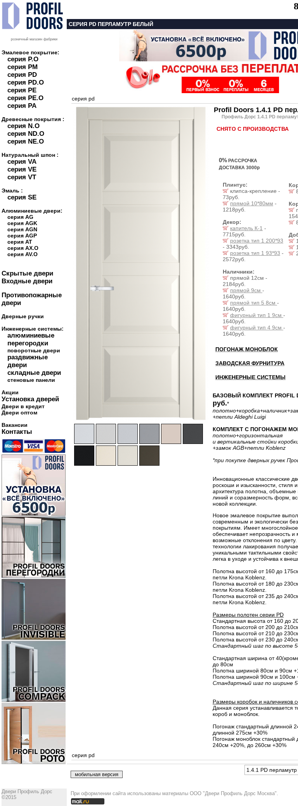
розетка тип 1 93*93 (255, 253)
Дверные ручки (23, 316)
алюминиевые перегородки (30, 339)
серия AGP (22, 235)
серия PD (22, 74)
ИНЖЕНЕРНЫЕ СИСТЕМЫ (250, 377)
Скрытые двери (27, 273)
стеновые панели (31, 380)
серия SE (21, 197)
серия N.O (23, 126)
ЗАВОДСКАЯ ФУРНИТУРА (249, 363)
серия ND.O (25, 133)
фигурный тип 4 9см (256, 327)
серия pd (83, 98)
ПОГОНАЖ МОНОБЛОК (246, 349)
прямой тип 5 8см (253, 303)
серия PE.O (25, 98)
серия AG (20, 217)
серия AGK (22, 223)
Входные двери (27, 281)
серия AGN (22, 229)
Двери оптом (19, 412)
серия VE (21, 169)
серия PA (21, 105)
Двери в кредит (23, 406)
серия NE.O (25, 141)
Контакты (17, 431)
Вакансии (15, 425)
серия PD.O (25, 82)
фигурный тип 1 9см (256, 315)
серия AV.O (22, 254)
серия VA (21, 161)
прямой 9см (246, 290)
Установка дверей (30, 399)
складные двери (34, 372)
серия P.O (22, 59)
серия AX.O (22, 248)
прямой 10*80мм (251, 203)
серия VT (21, 177)
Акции (10, 392)
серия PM (22, 67)
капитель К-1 (246, 228)
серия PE (21, 90)
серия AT (19, 242)
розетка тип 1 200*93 (256, 240)
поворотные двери (33, 350)
